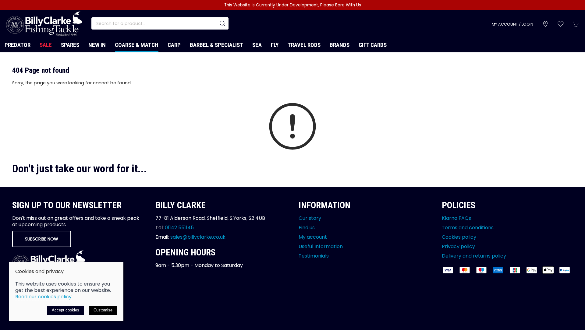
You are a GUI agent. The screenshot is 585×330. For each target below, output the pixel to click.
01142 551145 (179, 227)
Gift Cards (373, 44)
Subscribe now (41, 239)
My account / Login (512, 24)
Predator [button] (17, 44)
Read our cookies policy (43, 296)
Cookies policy (459, 236)
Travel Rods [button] (304, 44)
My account (313, 236)
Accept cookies (65, 310)
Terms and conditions (468, 227)
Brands (339, 44)
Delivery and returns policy (474, 255)
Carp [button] (174, 44)
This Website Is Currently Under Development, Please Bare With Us (292, 5)
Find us (307, 227)
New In (97, 44)
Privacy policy (458, 246)
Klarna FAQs (456, 218)
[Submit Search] (222, 23)
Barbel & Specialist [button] (216, 44)
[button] (561, 24)
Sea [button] (257, 44)
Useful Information (321, 246)
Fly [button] (274, 44)
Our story (310, 218)
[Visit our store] (545, 24)
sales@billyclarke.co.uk (197, 236)
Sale (46, 44)
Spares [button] (70, 44)
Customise (103, 310)
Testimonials (314, 255)
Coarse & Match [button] (136, 44)
